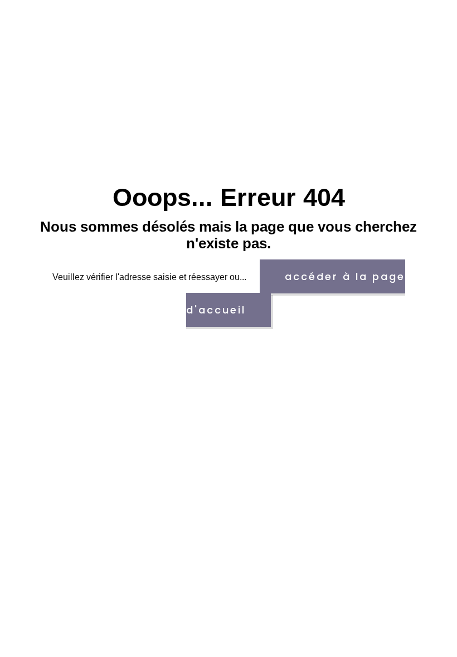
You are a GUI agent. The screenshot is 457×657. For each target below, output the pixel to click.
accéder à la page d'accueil (295, 293)
